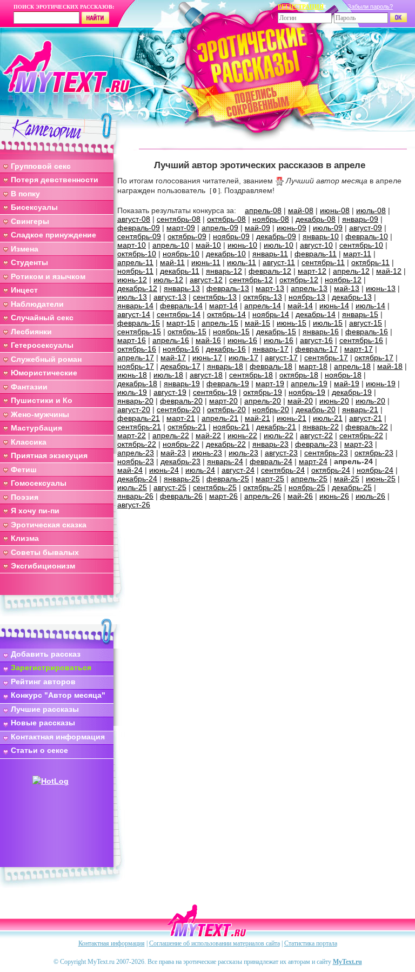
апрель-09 (220, 227)
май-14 (300, 305)
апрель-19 (309, 383)
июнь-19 (381, 383)
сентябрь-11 (323, 262)
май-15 (257, 323)
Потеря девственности (54, 179)
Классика (28, 442)
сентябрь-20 (178, 409)
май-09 (257, 227)
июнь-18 (132, 375)
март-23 (358, 444)
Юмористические (44, 372)
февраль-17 (316, 349)
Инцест (24, 290)
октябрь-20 (226, 409)
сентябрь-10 (361, 245)
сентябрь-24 (283, 470)
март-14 (223, 305)
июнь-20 (334, 400)
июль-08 (371, 210)
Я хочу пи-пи (35, 510)
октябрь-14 (226, 314)
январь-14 (135, 305)
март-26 (223, 496)
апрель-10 (170, 245)
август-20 (133, 409)
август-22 (316, 435)
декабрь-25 (352, 487)
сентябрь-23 (326, 452)
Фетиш (24, 469)
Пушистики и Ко (41, 400)
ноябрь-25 (307, 487)
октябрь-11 (370, 262)
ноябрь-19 (307, 392)
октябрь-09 (187, 236)
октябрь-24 (330, 470)
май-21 (257, 418)
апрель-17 (135, 357)
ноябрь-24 (375, 470)
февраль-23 (316, 444)
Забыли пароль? (370, 6)
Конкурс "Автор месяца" (58, 695)
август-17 (281, 357)
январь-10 (321, 236)
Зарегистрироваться (51, 667)
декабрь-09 (276, 236)
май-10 (208, 245)
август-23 (281, 452)
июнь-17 (207, 357)
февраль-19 (227, 383)
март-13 (270, 288)
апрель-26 (262, 496)
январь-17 (270, 349)
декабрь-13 (352, 297)
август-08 (133, 219)
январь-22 (321, 426)
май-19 (346, 383)
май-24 (130, 470)
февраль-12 (270, 271)
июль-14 (370, 305)
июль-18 (168, 375)
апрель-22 (170, 435)
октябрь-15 (187, 331)
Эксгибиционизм (43, 565)
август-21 (365, 418)
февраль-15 (138, 323)
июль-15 (328, 323)
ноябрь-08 (270, 219)
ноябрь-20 (270, 409)
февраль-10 (366, 236)
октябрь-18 (298, 375)
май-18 (390, 366)
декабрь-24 (137, 478)
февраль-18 (271, 366)
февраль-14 (181, 305)
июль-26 (370, 496)
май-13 (346, 288)
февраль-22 (366, 426)
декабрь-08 (316, 219)
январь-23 (270, 444)
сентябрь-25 (215, 487)
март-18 (313, 366)
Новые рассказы (43, 722)
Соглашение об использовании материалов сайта (214, 943)
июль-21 (328, 418)
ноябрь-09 (231, 236)
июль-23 (243, 452)
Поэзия (24, 497)
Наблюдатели (37, 304)
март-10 (131, 245)
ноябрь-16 (181, 349)
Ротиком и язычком (48, 276)
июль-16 (278, 340)
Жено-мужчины (40, 414)
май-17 (173, 357)
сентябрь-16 (361, 340)
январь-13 (182, 288)
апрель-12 (351, 271)
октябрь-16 (136, 349)
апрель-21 (220, 418)
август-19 (169, 392)
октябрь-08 (226, 219)
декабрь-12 (137, 288)
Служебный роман (46, 359)
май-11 (172, 262)
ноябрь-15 (231, 331)
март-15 (180, 323)
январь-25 (182, 478)
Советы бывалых (45, 552)
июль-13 (132, 297)
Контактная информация (58, 736)
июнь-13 (381, 288)
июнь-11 (205, 262)
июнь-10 (242, 245)
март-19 (270, 383)
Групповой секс (41, 166)
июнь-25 (381, 478)
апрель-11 (135, 262)
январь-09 (360, 219)
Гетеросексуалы (42, 345)
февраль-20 (181, 400)
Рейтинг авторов (43, 681)
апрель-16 (170, 340)
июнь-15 (291, 323)
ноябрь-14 (270, 314)
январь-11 (270, 253)
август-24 (238, 470)
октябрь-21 (187, 426)
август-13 (169, 297)
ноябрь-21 (231, 426)
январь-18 (225, 366)
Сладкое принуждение (53, 234)
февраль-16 (366, 331)
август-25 (169, 487)
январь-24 (225, 461)
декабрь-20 (316, 409)
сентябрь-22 (361, 435)
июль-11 (241, 262)
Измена (24, 248)
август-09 (365, 227)
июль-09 (328, 227)
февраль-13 (227, 288)
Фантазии (29, 386)
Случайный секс (42, 317)
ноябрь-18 (343, 375)
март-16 (131, 340)
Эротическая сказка (48, 524)
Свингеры (30, 221)
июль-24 (200, 470)
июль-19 (132, 392)
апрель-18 (352, 366)
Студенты (29, 262)
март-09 (180, 227)
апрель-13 (309, 288)
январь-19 (182, 383)
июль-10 (278, 245)
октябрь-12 (298, 279)
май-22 (208, 435)
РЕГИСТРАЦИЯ (301, 6)
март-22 (131, 435)
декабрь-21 (276, 426)
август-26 (133, 504)
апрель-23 (135, 452)
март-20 (223, 400)
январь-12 (224, 271)
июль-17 (243, 357)
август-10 (316, 245)
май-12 (388, 271)
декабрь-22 (226, 444)
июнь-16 (242, 340)
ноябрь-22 (181, 444)
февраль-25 (227, 478)
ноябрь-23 (135, 461)
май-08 (300, 210)
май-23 (173, 452)
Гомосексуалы (38, 483)
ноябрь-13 (307, 297)
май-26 (300, 496)
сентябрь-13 (215, 297)
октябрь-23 (373, 452)
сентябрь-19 (215, 392)
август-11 (279, 262)
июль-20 (370, 400)
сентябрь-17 (326, 357)
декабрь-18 (137, 383)
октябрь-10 (136, 253)
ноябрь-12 (343, 279)
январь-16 (321, 331)
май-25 (346, 478)
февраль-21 (138, 418)
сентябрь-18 (251, 375)
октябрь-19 (262, 392)
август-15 (365, 323)
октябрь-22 (136, 444)
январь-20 (135, 400)
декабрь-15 (276, 331)
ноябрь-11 (135, 271)
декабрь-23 (180, 461)
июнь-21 (291, 418)
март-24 (313, 461)
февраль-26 (181, 496)
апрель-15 (220, 323)
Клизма (25, 538)
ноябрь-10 (181, 253)
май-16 (208, 340)
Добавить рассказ (46, 654)
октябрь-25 (262, 487)
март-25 (270, 478)
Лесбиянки (31, 331)
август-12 (206, 279)
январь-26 (135, 496)
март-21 (180, 418)
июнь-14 (334, 305)
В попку (25, 193)
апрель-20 (262, 400)
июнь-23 (207, 452)
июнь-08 (335, 210)
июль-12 (168, 279)
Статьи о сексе (39, 750)
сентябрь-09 (139, 236)
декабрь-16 (226, 349)
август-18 (206, 375)
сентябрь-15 (139, 331)
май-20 (300, 400)
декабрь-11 (179, 271)
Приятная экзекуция (49, 455)
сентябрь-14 (178, 314)
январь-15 (360, 314)
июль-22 (278, 435)
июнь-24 (164, 470)
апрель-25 (309, 478)
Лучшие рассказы (45, 709)
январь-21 (360, 409)
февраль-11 (315, 253)
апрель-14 (262, 305)
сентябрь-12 (251, 279)
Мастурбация (36, 428)
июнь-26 (334, 496)
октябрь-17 (373, 357)
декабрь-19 (352, 392)
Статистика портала (310, 943)
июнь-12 (132, 279)
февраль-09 (138, 227)
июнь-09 (291, 227)
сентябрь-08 (178, 219)
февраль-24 (271, 461)
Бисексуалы (34, 207)
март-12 (312, 271)
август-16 (316, 340)
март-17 (358, 349)
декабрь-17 (180, 366)
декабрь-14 (316, 314)
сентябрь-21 (139, 426)
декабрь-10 (226, 253)
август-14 (133, 314)
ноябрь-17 (135, 366)
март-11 (357, 253)
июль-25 (132, 487)
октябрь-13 (262, 297)
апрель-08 (263, 210)
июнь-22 (242, 435)
